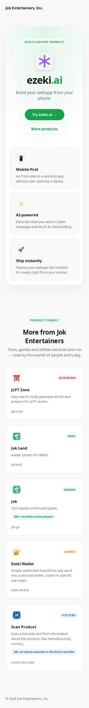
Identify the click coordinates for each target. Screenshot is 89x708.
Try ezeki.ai (44, 114)
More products (44, 128)
